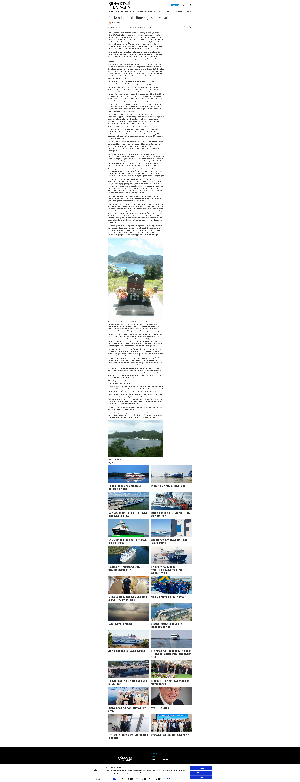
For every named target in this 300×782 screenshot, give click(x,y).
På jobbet (140, 11)
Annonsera (162, 11)
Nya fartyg (133, 11)
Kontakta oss (188, 11)
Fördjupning (124, 11)
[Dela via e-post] (190, 27)
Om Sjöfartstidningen (157, 750)
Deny (201, 777)
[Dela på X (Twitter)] (188, 27)
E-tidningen (179, 11)
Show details (167, 779)
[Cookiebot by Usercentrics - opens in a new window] (96, 779)
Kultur (155, 11)
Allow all (201, 768)
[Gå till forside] (140, 5)
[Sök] (190, 5)
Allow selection (201, 773)
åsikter (110, 459)
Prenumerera (175, 5)
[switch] (130, 779)
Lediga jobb (170, 11)
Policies (153, 756)
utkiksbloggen (117, 459)
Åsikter (117, 11)
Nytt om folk (148, 11)
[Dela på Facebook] (185, 27)
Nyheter (111, 11)
